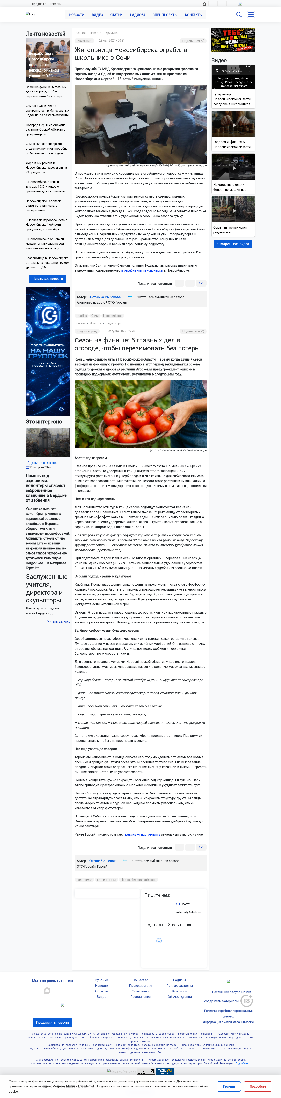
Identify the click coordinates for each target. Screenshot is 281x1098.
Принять (229, 1086)
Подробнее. (242, 1063)
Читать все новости (48, 279)
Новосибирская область (138, 880)
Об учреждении (180, 997)
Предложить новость (46, 4)
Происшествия (140, 986)
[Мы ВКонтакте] (48, 351)
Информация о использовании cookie (228, 1022)
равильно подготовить (142, 834)
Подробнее (258, 1086)
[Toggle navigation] (251, 14)
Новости (76, 15)
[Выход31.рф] (233, 40)
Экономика (140, 991)
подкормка (85, 880)
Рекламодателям (179, 986)
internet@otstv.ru (188, 912)
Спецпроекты (165, 15)
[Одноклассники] (190, 283)
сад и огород (106, 880)
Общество (140, 980)
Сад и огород (114, 323)
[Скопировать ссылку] (201, 283)
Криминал (112, 33)
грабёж (82, 316)
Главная (80, 33)
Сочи (95, 316)
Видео (97, 15)
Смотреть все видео (233, 244)
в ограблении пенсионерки (142, 270)
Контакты (194, 15)
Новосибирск (113, 316)
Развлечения (140, 997)
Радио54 (137, 15)
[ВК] (179, 283)
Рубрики (101, 980)
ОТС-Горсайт (117, 302)
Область (101, 991)
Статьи (116, 15)
